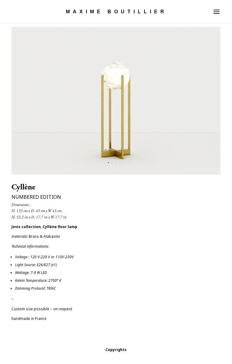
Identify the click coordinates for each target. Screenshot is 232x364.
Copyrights (116, 349)
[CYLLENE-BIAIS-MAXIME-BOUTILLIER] (115, 174)
